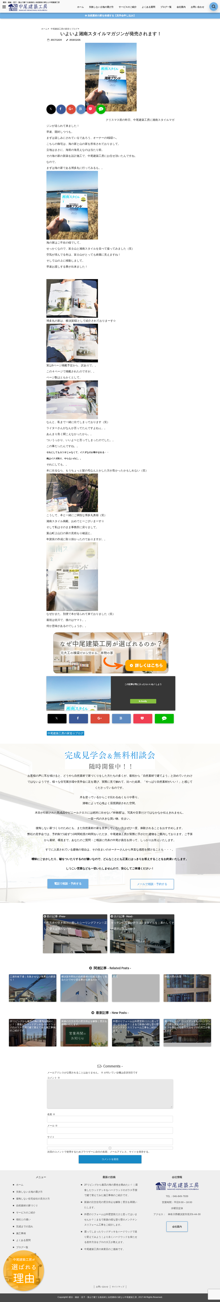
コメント (53, 1077)
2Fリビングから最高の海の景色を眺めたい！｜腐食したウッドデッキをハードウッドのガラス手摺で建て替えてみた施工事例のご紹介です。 (33, 1026)
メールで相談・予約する (152, 884)
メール (52, 1125)
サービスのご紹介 (128, 7)
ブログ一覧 (166, 7)
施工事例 (21, 1233)
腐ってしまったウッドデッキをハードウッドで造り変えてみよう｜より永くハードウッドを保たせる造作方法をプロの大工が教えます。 (187, 1026)
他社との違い (23, 1219)
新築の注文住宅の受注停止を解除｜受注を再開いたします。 (84, 1023)
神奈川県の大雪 (172, 976)
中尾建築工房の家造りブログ (65, 733)
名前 (51, 1114)
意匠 (115, 976)
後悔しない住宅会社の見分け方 (33, 1198)
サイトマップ (118, 1287)
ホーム (80, 7)
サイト (50, 1137)
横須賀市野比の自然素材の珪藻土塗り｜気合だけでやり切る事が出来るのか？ (84, 978)
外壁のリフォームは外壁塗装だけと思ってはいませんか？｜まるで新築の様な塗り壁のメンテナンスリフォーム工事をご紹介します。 (136, 1026)
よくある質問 (148, 7)
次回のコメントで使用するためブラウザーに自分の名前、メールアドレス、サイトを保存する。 (99, 1151)
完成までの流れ (24, 1226)
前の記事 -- (75, 916)
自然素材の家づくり (27, 1205)
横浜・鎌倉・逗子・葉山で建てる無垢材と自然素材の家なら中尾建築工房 (103, 1297)
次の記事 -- (142, 916)
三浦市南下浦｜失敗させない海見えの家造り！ (33, 978)
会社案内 (181, 7)
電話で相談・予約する (68, 883)
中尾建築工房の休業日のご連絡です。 (104, 1249)
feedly (143, 701)
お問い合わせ (197, 7)
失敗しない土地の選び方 (101, 7)
